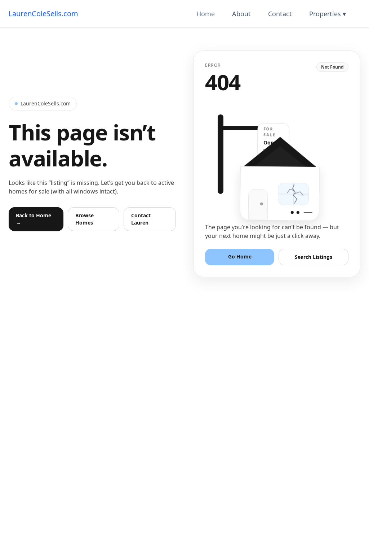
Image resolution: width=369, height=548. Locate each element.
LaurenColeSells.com (43, 13)
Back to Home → (33, 219)
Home (205, 13)
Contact (280, 13)
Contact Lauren (141, 219)
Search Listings (313, 256)
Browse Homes (84, 219)
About (241, 13)
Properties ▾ (327, 13)
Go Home (240, 256)
